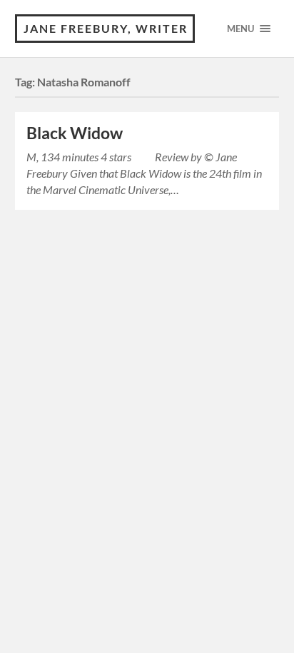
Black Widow (74, 133)
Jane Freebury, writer (106, 28)
